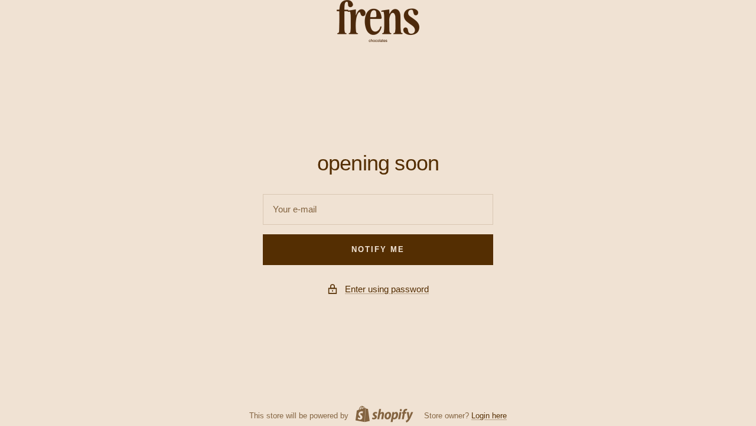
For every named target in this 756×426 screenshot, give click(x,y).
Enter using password (387, 289)
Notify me (378, 249)
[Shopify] (380, 416)
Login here (489, 415)
